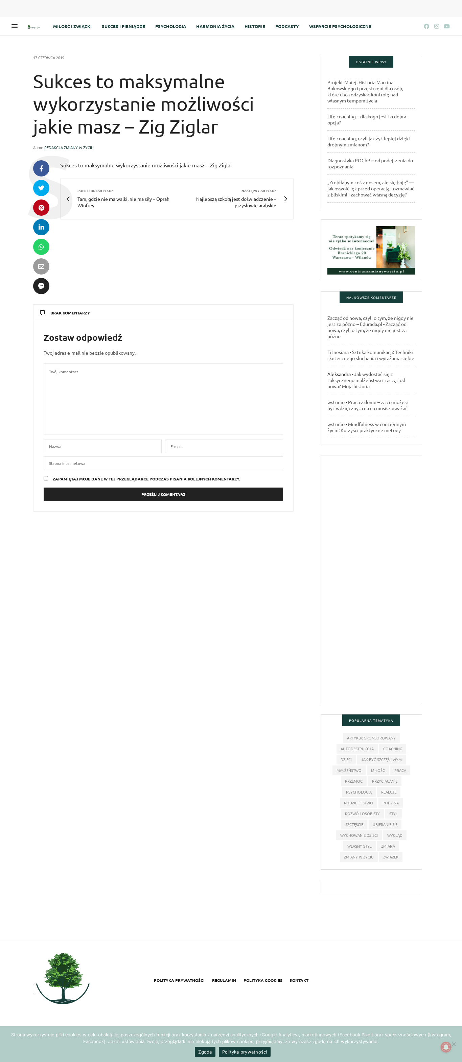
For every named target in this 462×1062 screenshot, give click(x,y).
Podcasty (287, 26)
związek (390, 856)
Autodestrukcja (357, 748)
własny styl (359, 846)
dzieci (346, 759)
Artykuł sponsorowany (371, 737)
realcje (388, 792)
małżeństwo (349, 770)
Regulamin (224, 980)
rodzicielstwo (358, 802)
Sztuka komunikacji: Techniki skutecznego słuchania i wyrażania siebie (370, 355)
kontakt (299, 980)
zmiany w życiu (359, 856)
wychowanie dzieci (359, 835)
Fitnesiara (338, 352)
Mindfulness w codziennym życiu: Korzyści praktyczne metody (366, 427)
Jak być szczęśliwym (381, 759)
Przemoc (354, 781)
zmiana (388, 846)
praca (400, 770)
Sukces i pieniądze (123, 26)
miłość (378, 770)
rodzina (391, 802)
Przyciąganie (384, 781)
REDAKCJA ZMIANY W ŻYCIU (69, 147)
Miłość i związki (72, 26)
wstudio (336, 402)
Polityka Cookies (263, 980)
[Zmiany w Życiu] (34, 26)
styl (393, 813)
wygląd (394, 835)
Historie (255, 26)
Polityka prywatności (179, 980)
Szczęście (354, 824)
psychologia (359, 792)
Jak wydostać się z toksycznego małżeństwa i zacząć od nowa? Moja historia (366, 380)
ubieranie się (385, 824)
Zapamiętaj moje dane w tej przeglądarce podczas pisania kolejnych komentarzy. (146, 479)
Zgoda (205, 1052)
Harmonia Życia (215, 26)
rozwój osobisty (362, 813)
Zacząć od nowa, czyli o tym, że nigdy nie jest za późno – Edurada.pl (370, 321)
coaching (392, 748)
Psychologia (170, 26)
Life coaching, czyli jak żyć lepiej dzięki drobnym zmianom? (368, 141)
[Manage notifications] (446, 1047)
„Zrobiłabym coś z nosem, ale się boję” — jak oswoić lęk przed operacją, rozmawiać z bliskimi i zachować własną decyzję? (370, 188)
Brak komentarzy (70, 312)
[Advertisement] (371, 582)
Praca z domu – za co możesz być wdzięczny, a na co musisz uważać (368, 405)
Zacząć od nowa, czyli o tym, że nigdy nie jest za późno (367, 330)
